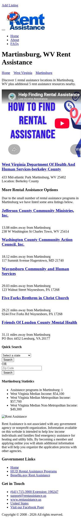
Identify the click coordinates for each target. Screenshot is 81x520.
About (14, 40)
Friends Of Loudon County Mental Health (39, 322)
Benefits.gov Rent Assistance (30, 475)
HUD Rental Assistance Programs (33, 471)
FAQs (14, 44)
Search (7, 359)
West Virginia (23, 73)
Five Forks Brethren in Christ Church (35, 298)
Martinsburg (44, 73)
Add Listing (10, 5)
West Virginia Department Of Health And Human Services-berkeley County (38, 166)
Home (14, 36)
